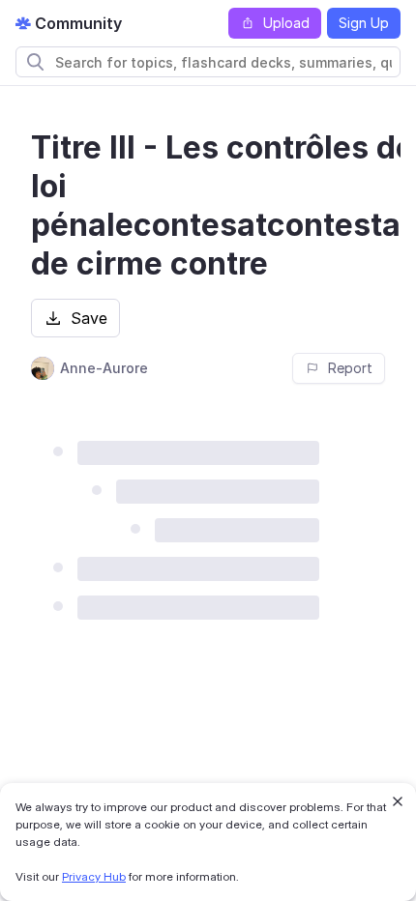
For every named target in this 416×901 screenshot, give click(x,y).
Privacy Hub (94, 876)
